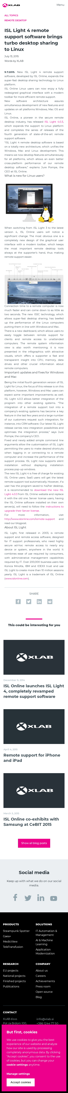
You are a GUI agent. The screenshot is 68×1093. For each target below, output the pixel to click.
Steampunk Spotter (16, 931)
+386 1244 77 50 (47, 1023)
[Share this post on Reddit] (49, 599)
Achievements (45, 981)
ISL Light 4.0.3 (54, 121)
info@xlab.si (45, 1019)
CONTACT (10, 1012)
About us (42, 970)
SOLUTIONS (44, 924)
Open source (44, 991)
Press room (43, 986)
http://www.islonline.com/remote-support (29, 519)
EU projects (10, 970)
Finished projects (14, 981)
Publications (11, 986)
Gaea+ (7, 936)
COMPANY (43, 964)
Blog (39, 997)
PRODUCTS (11, 924)
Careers (41, 975)
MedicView (10, 941)
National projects (14, 975)
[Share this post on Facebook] (18, 599)
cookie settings (17, 1064)
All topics (11, 15)
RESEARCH (10, 964)
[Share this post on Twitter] (29, 599)
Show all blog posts (34, 843)
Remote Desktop (15, 20)
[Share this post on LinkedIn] (39, 599)
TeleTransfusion (13, 946)
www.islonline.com (16, 578)
